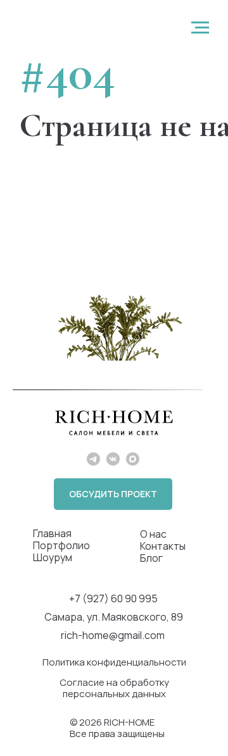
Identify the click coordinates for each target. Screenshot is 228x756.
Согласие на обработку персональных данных (114, 688)
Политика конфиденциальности (114, 662)
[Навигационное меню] (200, 28)
